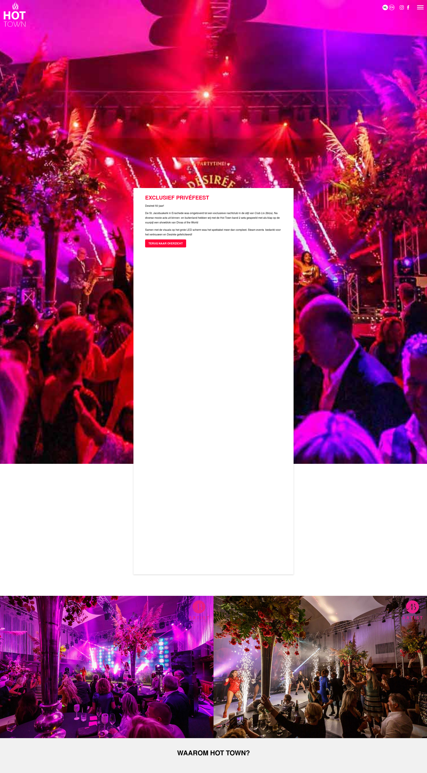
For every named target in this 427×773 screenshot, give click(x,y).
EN (392, 7)
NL (385, 7)
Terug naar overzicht (165, 243)
